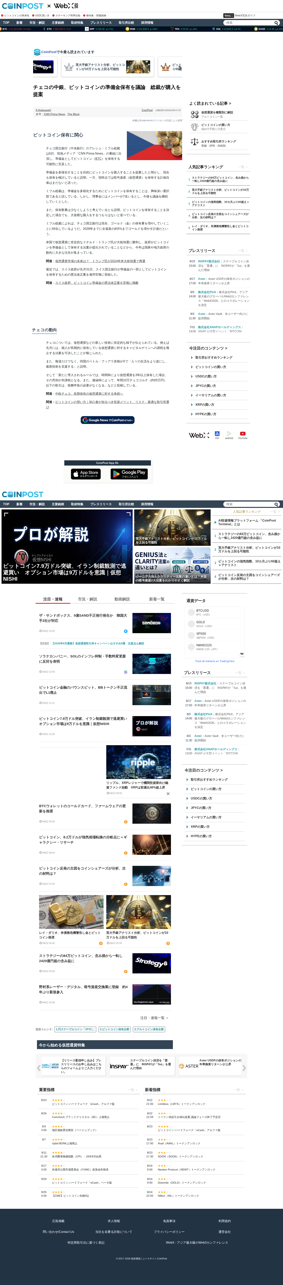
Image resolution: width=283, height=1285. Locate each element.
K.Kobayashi (43, 110)
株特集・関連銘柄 (96, 15)
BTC (98, 158)
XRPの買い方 (204, 404)
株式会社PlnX (207, 292)
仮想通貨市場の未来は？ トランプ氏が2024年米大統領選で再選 (100, 261)
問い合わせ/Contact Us (58, 1231)
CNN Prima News (54, 114)
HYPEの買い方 (205, 414)
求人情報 (114, 1221)
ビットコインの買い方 (215, 124)
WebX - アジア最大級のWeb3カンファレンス (197, 1242)
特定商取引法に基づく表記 (86, 1242)
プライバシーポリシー (169, 1231)
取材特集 (77, 22)
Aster (201, 278)
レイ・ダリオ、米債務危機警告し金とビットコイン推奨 (70, 935)
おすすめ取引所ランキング (218, 141)
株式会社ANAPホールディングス (219, 327)
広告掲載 (58, 1221)
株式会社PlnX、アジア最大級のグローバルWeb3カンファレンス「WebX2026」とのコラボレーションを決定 (220, 1066)
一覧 (241, 167)
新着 (19, 22)
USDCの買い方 (206, 376)
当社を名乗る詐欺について (113, 1231)
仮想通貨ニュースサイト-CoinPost (149, 1258)
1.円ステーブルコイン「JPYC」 (75, 1029)
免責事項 (169, 1221)
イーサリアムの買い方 (210, 395)
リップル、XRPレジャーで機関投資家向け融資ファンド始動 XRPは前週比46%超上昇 (137, 785)
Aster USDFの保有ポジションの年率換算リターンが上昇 (151, 1062)
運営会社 (225, 1231)
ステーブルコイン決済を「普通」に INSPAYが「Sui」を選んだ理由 (224, 266)
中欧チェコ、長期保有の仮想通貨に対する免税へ (89, 393)
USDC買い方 (42, 15)
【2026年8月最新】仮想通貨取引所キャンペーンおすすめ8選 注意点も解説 (97, 643)
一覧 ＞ (275, 511)
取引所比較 (126, 22)
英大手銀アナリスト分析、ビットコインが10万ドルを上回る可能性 (137, 935)
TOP (6, 22)
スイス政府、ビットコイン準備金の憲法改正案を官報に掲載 (96, 282)
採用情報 (147, 22)
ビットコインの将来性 (16, 15)
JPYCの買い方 (205, 385)
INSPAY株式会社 (209, 261)
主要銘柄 (58, 22)
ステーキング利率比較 (67, 15)
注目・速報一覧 (152, 1018)
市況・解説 (37, 22)
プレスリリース (101, 22)
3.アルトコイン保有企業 (149, 1029)
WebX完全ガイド (245, 15)
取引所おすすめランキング (213, 357)
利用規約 (225, 1221)
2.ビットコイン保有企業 (114, 1029)
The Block (73, 114)
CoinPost (147, 110)
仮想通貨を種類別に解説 (217, 112)
